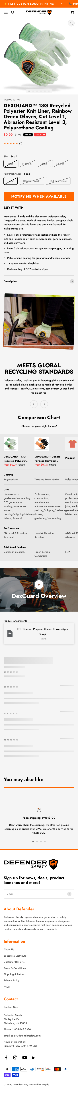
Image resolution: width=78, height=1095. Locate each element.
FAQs (7, 986)
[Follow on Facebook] (6, 1057)
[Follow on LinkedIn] (33, 1057)
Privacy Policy (11, 980)
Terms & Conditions (15, 968)
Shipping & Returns (15, 974)
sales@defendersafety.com (26, 1035)
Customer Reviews (14, 962)
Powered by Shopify (39, 1084)
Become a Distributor (15, 955)
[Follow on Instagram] (15, 1057)
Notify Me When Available (39, 196)
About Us (9, 949)
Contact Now (11, 1007)
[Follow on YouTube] (24, 1057)
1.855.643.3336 (21, 1029)
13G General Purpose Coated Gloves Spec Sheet (42, 631)
